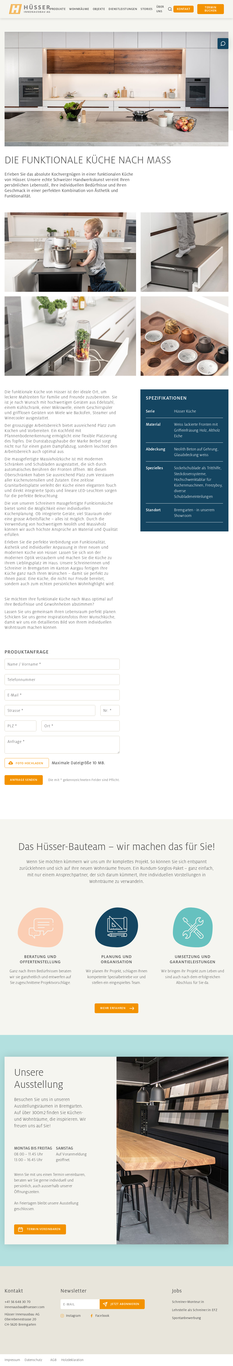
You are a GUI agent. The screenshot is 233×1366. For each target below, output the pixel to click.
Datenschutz (33, 1360)
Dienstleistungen (123, 9)
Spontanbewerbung (186, 1318)
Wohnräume (79, 9)
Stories (147, 9)
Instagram (73, 1316)
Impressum (12, 1360)
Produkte (58, 9)
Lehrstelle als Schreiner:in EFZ (194, 1310)
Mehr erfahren (113, 1008)
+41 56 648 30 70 (17, 1302)
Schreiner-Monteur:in (188, 1302)
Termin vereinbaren (44, 1229)
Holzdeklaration (72, 1360)
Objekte (99, 9)
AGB (53, 1360)
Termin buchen (211, 9)
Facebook (102, 1316)
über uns (160, 9)
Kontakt (183, 9)
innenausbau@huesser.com (25, 1307)
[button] (27, 763)
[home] (29, 9)
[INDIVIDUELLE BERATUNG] (223, 43)
